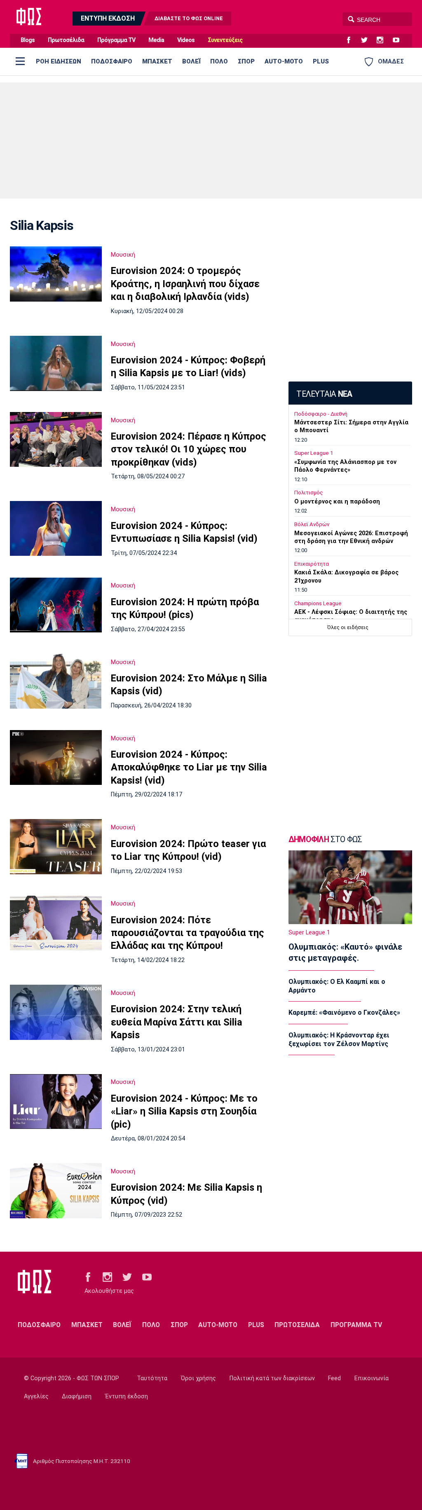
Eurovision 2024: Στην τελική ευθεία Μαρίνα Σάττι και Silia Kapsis (176, 1022)
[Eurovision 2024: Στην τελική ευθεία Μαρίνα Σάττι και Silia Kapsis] (56, 1012)
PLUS (321, 61)
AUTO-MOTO (284, 61)
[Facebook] (352, 40)
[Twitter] (367, 40)
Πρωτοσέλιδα (66, 40)
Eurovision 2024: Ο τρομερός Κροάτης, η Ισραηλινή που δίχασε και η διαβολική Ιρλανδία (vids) (185, 283)
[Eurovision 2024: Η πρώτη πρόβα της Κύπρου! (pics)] (56, 605)
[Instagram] (383, 40)
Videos (186, 40)
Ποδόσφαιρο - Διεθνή (320, 414)
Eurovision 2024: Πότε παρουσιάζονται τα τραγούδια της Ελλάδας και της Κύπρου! (187, 933)
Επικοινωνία (371, 1378)
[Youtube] (399, 40)
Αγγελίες (36, 1396)
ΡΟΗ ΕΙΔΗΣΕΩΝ (58, 61)
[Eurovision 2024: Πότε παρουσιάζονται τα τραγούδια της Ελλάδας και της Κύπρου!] (56, 923)
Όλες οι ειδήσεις (347, 627)
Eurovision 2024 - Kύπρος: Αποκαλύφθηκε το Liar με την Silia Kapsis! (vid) (189, 767)
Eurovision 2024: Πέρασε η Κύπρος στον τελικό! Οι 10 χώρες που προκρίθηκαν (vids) (188, 449)
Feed (334, 1378)
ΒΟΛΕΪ (191, 61)
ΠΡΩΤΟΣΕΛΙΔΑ (297, 1325)
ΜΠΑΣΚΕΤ (157, 61)
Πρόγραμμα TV (116, 40)
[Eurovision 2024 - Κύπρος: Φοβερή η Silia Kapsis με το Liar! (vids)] (56, 363)
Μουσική (123, 254)
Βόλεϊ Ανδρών (311, 524)
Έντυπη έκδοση (126, 1396)
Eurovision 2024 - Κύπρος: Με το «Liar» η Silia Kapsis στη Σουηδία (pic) (184, 1111)
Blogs (28, 40)
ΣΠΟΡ (246, 61)
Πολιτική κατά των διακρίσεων (272, 1378)
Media (156, 40)
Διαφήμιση (76, 1396)
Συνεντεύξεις (225, 40)
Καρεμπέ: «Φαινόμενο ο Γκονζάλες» (344, 1012)
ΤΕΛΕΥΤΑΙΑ (324, 394)
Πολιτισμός (308, 492)
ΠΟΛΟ (219, 61)
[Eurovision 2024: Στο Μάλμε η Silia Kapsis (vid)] (56, 681)
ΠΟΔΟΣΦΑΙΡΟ (111, 61)
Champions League (318, 603)
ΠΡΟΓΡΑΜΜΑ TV (356, 1325)
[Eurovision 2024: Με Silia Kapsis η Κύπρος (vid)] (56, 1190)
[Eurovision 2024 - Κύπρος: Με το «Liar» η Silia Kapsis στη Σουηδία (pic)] (56, 1101)
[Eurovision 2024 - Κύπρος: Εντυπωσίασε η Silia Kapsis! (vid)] (56, 528)
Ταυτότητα (152, 1378)
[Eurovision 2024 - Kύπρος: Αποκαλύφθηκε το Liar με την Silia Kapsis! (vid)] (56, 757)
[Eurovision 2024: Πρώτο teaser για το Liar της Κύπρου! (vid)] (56, 846)
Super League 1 (313, 453)
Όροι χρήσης (198, 1378)
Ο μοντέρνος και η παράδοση (337, 501)
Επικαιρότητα (311, 564)
